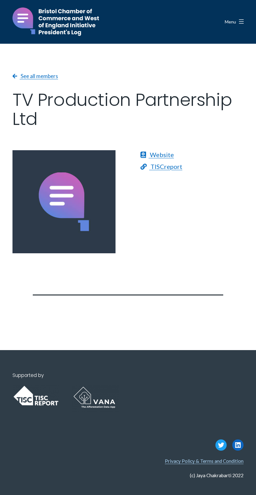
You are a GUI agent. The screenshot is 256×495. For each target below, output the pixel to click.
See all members (39, 76)
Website (161, 154)
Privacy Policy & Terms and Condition (204, 461)
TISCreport (165, 166)
